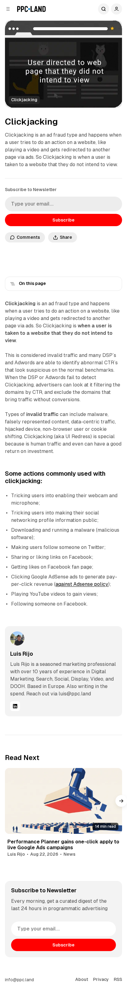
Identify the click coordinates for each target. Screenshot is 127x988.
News (69, 854)
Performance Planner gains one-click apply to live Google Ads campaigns (63, 844)
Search (103, 8)
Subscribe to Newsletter (31, 189)
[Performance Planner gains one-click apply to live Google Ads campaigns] (63, 801)
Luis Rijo (21, 653)
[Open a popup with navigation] (8, 8)
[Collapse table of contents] (13, 284)
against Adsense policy (81, 584)
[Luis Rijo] (17, 638)
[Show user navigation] (116, 8)
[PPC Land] (31, 9)
